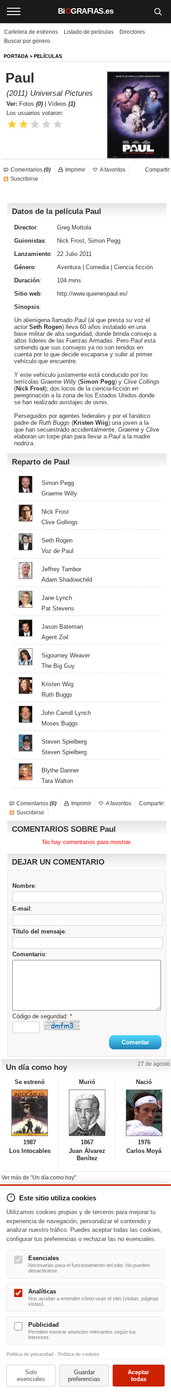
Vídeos (61, 103)
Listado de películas (89, 32)
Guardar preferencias (84, 1375)
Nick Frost (30, 388)
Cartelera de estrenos (31, 32)
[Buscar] (157, 11)
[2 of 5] (23, 124)
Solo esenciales (31, 1375)
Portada (16, 56)
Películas (48, 56)
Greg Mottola (74, 227)
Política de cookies (78, 1354)
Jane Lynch (56, 597)
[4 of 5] (46, 124)
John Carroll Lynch (66, 712)
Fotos (31, 103)
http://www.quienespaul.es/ (92, 293)
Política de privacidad (29, 1354)
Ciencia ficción (133, 267)
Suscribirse (24, 179)
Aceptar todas (138, 1375)
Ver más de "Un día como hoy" (38, 1177)
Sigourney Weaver (65, 655)
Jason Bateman (62, 626)
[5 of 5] (57, 124)
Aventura (69, 267)
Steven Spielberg (64, 741)
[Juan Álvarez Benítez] (86, 1113)
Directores (132, 32)
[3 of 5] (35, 124)
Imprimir (75, 170)
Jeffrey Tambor (61, 569)
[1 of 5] (12, 124)
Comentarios (30, 170)
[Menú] (14, 11)
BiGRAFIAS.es (86, 11)
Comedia (97, 267)
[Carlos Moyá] (144, 1113)
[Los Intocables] (29, 1113)
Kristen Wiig (90, 422)
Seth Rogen (45, 326)
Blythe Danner (60, 770)
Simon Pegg (97, 381)
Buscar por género (27, 41)
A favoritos (112, 170)
